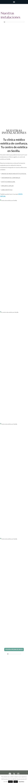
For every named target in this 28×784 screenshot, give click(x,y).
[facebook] (10, 774)
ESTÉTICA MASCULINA (8, 181)
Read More (21, 781)
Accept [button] (10, 781)
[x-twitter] (14, 774)
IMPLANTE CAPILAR (7, 186)
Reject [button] (15, 781)
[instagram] (18, 774)
